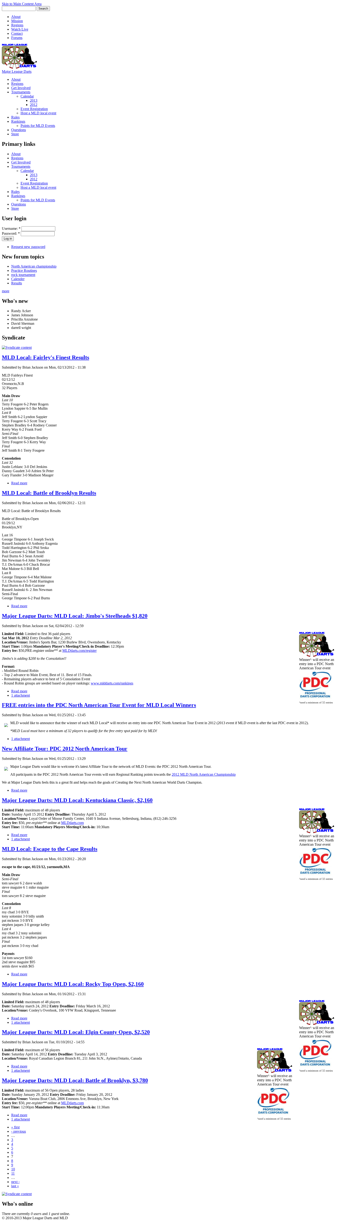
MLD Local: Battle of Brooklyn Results (49, 493)
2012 (33, 105)
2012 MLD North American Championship (204, 774)
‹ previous (18, 1131)
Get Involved (21, 88)
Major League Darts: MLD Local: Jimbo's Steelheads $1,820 (74, 616)
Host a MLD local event (38, 113)
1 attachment (20, 695)
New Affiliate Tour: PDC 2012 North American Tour (64, 749)
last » (15, 1186)
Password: (11, 233)
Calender (17, 279)
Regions (17, 25)
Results (16, 283)
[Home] (19, 67)
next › (15, 1182)
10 (13, 1169)
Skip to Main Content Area (22, 4)
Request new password (28, 247)
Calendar (27, 96)
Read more (19, 483)
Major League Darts (17, 71)
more (5, 291)
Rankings (18, 121)
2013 (33, 100)
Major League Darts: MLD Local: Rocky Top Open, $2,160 (73, 984)
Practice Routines (24, 270)
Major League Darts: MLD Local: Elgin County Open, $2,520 (76, 1032)
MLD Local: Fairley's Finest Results (45, 357)
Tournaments (20, 92)
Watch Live (19, 29)
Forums (16, 38)
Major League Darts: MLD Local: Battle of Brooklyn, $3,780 (75, 1080)
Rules (15, 117)
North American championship (33, 266)
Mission (17, 21)
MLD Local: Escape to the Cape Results (49, 849)
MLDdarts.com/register (79, 651)
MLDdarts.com (72, 823)
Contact (17, 33)
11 (13, 1173)
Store (15, 134)
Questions (18, 130)
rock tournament (23, 275)
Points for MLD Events (38, 126)
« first (15, 1127)
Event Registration (34, 109)
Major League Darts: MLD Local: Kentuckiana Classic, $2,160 (77, 800)
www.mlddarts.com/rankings (112, 683)
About (16, 17)
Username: (11, 228)
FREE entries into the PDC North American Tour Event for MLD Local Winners (99, 705)
